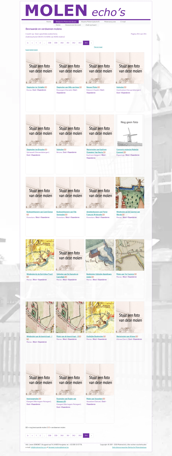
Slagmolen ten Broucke (37, 149)
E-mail (123, 22)
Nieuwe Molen (93, 87)
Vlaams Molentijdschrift (90, 22)
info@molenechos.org (38, 447)
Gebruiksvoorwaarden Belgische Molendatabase (129, 447)
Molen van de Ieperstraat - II (69, 336)
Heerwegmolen (34, 399)
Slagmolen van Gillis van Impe (69, 87)
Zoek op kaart (91, 25)
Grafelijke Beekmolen (96, 336)
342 (73, 43)
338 (49, 43)
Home (48, 22)
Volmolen (61, 149)
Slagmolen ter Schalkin (37, 87)
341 (68, 43)
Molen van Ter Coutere (126, 274)
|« (28, 43)
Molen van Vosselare (96, 399)
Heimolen (121, 87)
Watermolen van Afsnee (127, 336)
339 (55, 43)
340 (61, 43)
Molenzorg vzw (110, 22)
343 (79, 43)
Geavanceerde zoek (73, 25)
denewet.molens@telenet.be (58, 447)
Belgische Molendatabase (66, 22)
